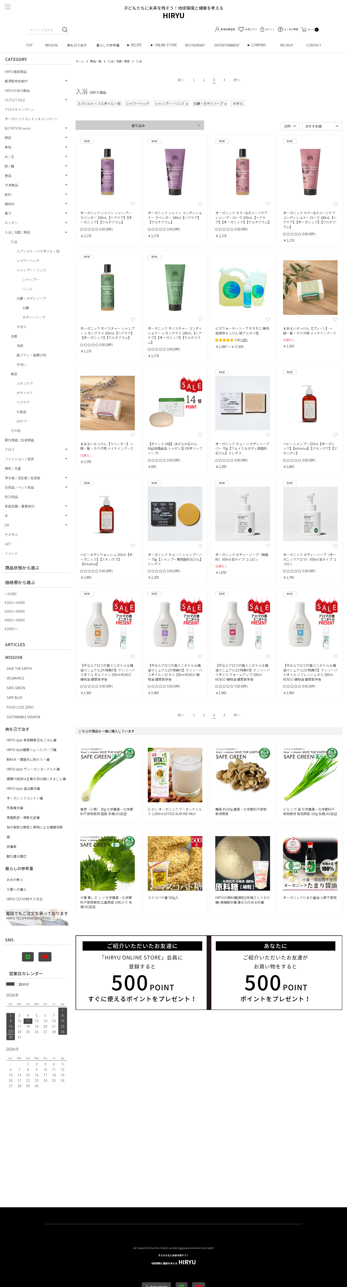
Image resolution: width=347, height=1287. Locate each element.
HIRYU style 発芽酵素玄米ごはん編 (31, 740)
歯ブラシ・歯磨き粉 (31, 355)
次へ (236, 79)
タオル (21, 326)
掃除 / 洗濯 (13, 468)
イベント (11, 553)
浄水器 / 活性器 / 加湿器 (22, 477)
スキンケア (25, 383)
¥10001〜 (11, 628)
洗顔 (20, 345)
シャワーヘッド (28, 260)
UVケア (22, 421)
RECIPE (138, 45)
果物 (8, 147)
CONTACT (313, 45)
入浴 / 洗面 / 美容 (17, 232)
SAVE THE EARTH (19, 668)
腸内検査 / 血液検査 (19, 440)
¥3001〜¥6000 (15, 611)
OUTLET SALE (15, 100)
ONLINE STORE (167, 45)
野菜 (8, 137)
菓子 (8, 213)
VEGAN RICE (15, 678)
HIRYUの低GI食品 (17, 90)
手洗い (21, 364)
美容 (14, 374)
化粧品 (21, 411)
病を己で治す (77, 45)
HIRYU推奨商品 (16, 71)
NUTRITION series (18, 128)
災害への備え (16, 889)
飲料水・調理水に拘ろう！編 (28, 759)
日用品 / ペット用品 (19, 487)
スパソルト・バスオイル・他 (38, 251)
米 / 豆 (9, 156)
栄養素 (12, 846)
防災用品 (11, 496)
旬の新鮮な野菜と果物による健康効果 (35, 827)
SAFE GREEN (16, 687)
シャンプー (30, 279)
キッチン (11, 222)
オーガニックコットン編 (25, 798)
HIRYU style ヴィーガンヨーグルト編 (33, 769)
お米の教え (15, 879)
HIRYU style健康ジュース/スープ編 (31, 749)
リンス (27, 288)
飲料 (8, 194)
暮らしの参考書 (109, 45)
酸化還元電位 (16, 856)
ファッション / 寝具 (19, 459)
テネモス (11, 534)
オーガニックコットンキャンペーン (31, 118)
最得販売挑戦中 (16, 81)
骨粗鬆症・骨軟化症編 (23, 817)
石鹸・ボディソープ (31, 298)
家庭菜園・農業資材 (19, 506)
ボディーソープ (33, 317)
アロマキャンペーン (19, 109)
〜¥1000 (10, 593)
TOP (31, 45)
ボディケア (25, 392)
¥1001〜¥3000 (15, 602)
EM (7, 525)
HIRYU (173, 1259)
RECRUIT (288, 45)
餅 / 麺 (9, 166)
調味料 (10, 203)
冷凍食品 (11, 185)
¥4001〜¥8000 (15, 620)
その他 (16, 430)
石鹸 (25, 307)
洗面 (14, 336)
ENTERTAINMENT (229, 45)
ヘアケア (23, 402)
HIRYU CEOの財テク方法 (24, 899)
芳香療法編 (15, 807)
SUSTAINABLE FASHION (23, 716)
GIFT (8, 544)
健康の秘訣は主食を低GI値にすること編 (36, 778)
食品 (8, 175)
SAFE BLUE (14, 697)
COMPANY (263, 45)
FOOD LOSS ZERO (20, 707)
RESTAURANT (195, 45)
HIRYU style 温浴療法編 (23, 788)
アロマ (10, 449)
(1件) (244, 340)
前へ (181, 79)
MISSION (51, 45)
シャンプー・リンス (31, 270)
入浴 (14, 241)
